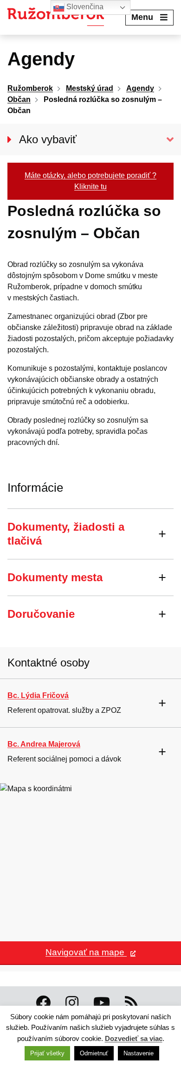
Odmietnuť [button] (94, 1053)
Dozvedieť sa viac (133, 1038)
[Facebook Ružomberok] (43, 1003)
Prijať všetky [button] (47, 1053)
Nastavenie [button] (138, 1053)
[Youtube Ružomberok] (101, 1003)
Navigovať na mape (86, 952)
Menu (142, 17)
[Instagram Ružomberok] (71, 1003)
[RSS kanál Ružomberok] (131, 1003)
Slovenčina (84, 7)
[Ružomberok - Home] (59, 17)
